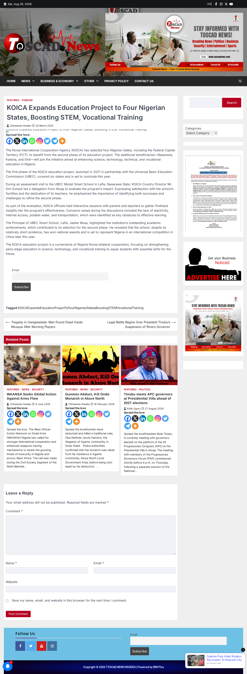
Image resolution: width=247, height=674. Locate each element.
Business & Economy (57, 81)
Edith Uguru (133, 408)
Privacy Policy (116, 81)
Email (15, 270)
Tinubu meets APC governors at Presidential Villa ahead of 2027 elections (148, 398)
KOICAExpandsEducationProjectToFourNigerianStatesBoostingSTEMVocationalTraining (81, 308)
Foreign (27, 100)
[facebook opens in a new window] (20, 646)
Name (11, 563)
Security (38, 389)
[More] (62, 141)
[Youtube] (231, 4)
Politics (144, 389)
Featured (13, 100)
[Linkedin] (241, 4)
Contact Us (144, 81)
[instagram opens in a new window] (52, 646)
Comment (14, 511)
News (25, 81)
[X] (17, 141)
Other (89, 81)
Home (11, 81)
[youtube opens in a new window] (41, 646)
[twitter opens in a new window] (31, 646)
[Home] (236, 4)
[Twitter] (226, 4)
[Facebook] (216, 4)
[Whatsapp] (32, 141)
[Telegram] (54, 141)
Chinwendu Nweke (20, 125)
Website (11, 582)
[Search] (240, 81)
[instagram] (221, 4)
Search (232, 103)
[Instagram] (39, 141)
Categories (193, 128)
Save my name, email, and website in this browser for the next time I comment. (69, 600)
